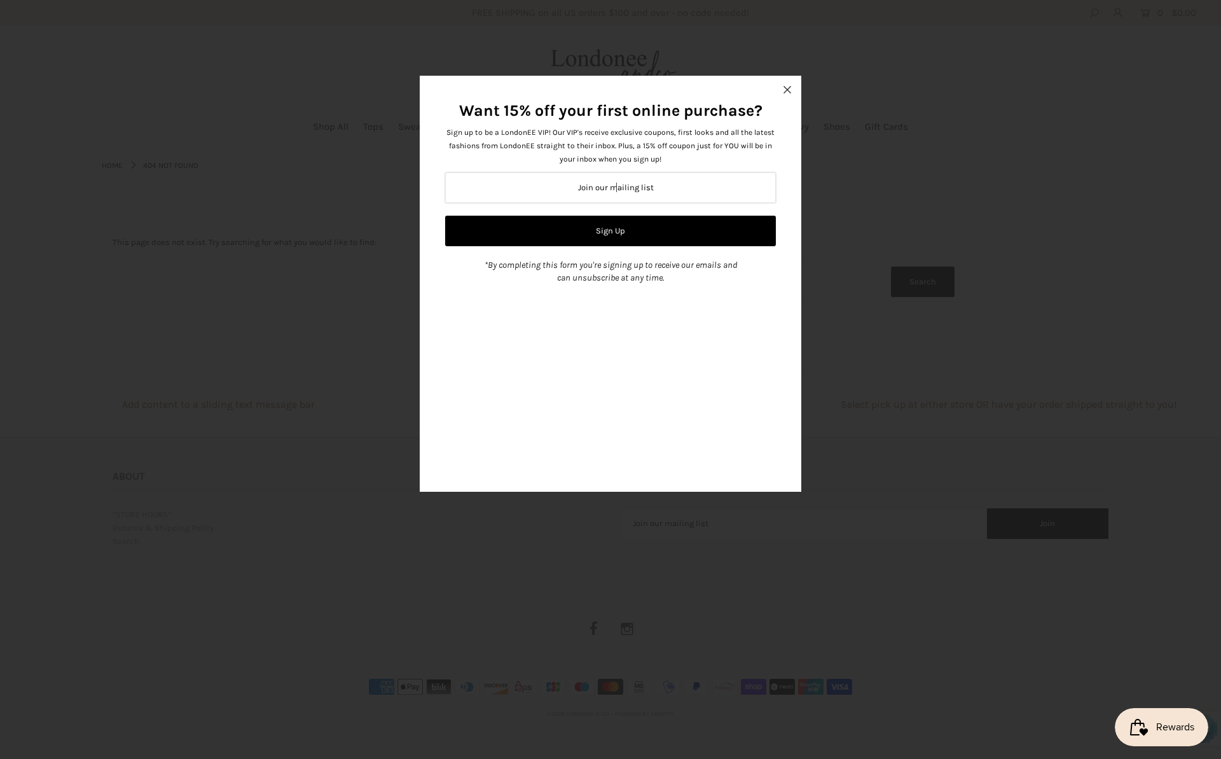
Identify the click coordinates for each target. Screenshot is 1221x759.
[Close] (787, 90)
